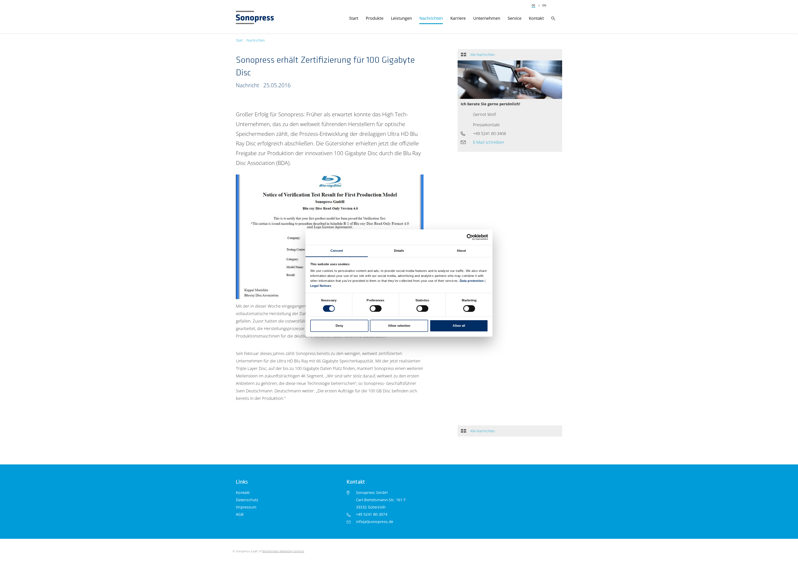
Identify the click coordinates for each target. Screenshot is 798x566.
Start (239, 40)
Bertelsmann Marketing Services (283, 551)
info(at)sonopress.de (374, 521)
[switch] (376, 308)
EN (544, 5)
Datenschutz (247, 499)
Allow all (459, 326)
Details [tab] (399, 250)
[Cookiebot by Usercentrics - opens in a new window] (470, 237)
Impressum (246, 507)
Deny (339, 326)
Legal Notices (320, 285)
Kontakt (243, 492)
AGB (240, 514)
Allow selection (399, 326)
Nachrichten (256, 40)
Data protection (472, 280)
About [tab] (461, 250)
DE (533, 5)
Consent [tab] (336, 250)
